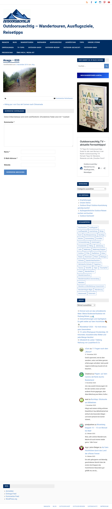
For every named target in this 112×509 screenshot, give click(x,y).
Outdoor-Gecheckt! (72, 47)
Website (7, 165)
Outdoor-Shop (64, 506)
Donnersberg (89, 238)
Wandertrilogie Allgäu (85, 290)
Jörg (32, 64)
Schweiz (81, 260)
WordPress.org (11, 499)
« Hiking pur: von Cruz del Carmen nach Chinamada (23, 104)
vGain (87, 349)
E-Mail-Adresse (11, 158)
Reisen (80, 257)
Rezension (88, 257)
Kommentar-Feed (12, 496)
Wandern (81, 282)
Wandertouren (27, 42)
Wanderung (99, 290)
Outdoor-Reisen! (52, 47)
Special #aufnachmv (93, 260)
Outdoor (81, 253)
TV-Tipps (21, 47)
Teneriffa (88, 268)
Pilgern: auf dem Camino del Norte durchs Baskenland (96, 377)
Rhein (96, 257)
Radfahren (41, 42)
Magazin (5, 42)
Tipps (82, 42)
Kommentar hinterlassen (64, 98)
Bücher (80, 238)
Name (7, 152)
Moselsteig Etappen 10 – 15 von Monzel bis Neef (96, 428)
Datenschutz (92, 506)
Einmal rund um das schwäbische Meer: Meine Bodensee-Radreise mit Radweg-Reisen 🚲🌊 (92, 313)
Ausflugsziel (93, 227)
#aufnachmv (82, 227)
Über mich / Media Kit (25, 53)
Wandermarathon (84, 275)
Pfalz (88, 253)
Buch (80, 235)
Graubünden (82, 246)
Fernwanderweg (83, 242)
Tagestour (97, 264)
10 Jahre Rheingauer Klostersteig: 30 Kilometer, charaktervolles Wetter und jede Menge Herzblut (93, 334)
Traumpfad (103, 268)
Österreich (91, 293)
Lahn (80, 249)
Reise (103, 253)
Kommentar (9, 122)
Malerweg (87, 249)
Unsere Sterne (94, 42)
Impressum (104, 506)
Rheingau (103, 257)
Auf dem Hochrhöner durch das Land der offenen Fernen (96, 450)
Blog (15, 42)
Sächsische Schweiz (85, 264)
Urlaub (80, 271)
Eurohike (99, 238)
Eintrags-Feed (11, 494)
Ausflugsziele (56, 42)
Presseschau (7, 53)
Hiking (91, 246)
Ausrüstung (71, 42)
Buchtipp (102, 235)
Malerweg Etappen (99, 249)
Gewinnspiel (95, 242)
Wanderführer (89, 271)
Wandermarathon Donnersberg (88, 279)
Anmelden (10, 491)
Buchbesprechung (90, 235)
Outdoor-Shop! (34, 47)
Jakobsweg (99, 246)
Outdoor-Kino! (90, 47)
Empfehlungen (8, 47)
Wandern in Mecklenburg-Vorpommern (91, 286)
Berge (102, 231)
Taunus (80, 268)
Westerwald (82, 293)
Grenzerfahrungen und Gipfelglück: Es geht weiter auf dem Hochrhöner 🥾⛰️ (92, 321)
